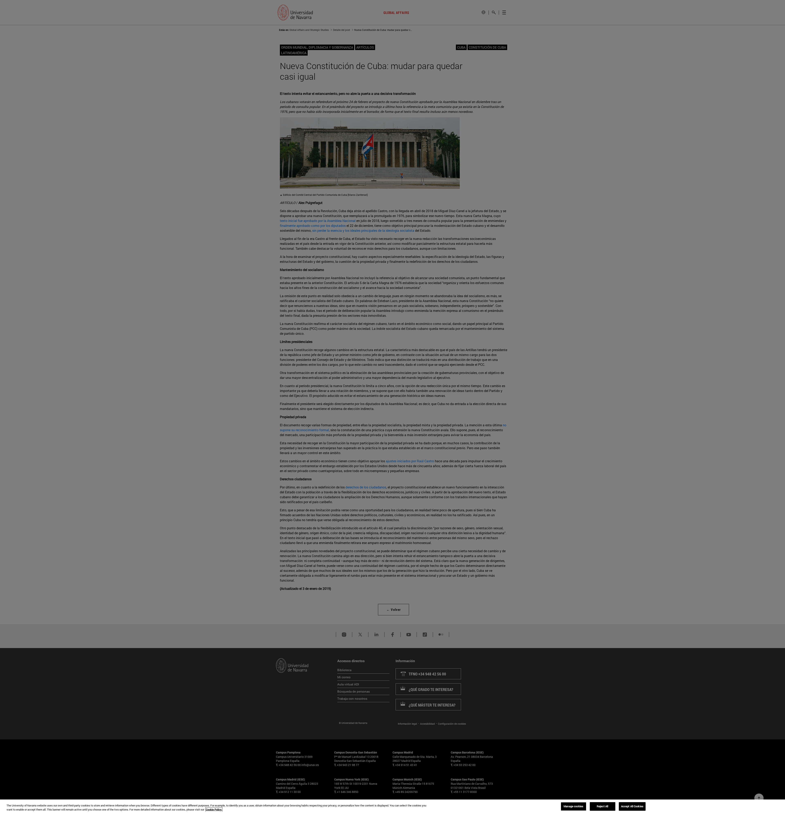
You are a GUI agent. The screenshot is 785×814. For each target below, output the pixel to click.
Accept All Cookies (632, 806)
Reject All (602, 806)
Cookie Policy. (214, 809)
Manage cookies (573, 806)
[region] (392, 806)
